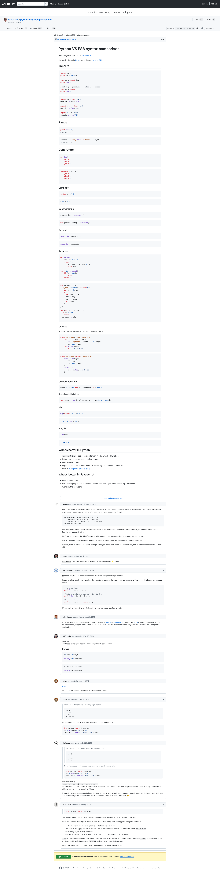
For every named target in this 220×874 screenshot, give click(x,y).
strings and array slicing (79, 469)
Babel (77, 60)
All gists (53, 4)
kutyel (65, 556)
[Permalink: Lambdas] (57, 187)
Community (106, 868)
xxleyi (65, 681)
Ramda (108, 622)
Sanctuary (117, 622)
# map (64, 686)
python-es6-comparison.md (36, 19)
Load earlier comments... (113, 498)
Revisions (21, 28)
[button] (197, 28)
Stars (37, 28)
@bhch (65, 576)
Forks (51, 28)
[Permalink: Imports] (57, 66)
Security (92, 868)
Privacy (85, 868)
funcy (136, 622)
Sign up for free (63, 857)
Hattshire (66, 743)
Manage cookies (129, 868)
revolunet (13, 19)
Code (9, 28)
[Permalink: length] (57, 428)
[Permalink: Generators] (57, 149)
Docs (114, 868)
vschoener (67, 805)
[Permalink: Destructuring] (57, 209)
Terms (79, 868)
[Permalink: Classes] (57, 326)
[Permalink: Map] (57, 407)
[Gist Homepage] (8, 3)
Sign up (213, 4)
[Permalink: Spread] (57, 230)
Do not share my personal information (149, 868)
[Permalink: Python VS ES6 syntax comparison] (57, 48)
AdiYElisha (67, 636)
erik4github (67, 570)
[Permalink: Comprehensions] (57, 381)
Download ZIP (210, 28)
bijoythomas (68, 617)
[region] (110, 267)
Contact (120, 868)
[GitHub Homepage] (60, 867)
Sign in (205, 4)
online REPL (86, 55)
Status (99, 868)
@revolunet (66, 561)
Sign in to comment (127, 856)
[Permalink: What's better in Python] (57, 449)
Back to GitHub (63, 4)
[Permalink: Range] (57, 122)
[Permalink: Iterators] (57, 251)
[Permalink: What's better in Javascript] (57, 474)
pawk (65, 504)
